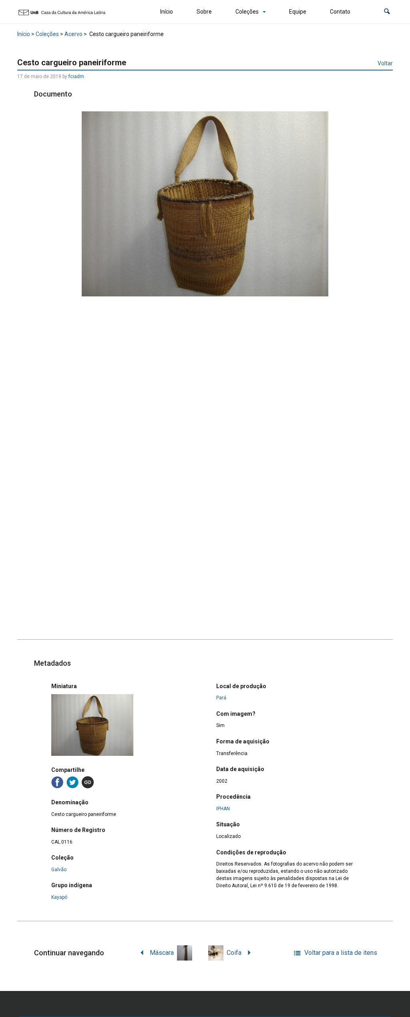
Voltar (385, 63)
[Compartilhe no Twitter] (72, 782)
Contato (340, 11)
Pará (221, 698)
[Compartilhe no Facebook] (57, 782)
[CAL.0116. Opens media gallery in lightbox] (205, 203)
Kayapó (59, 897)
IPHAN (223, 809)
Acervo (73, 34)
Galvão (58, 869)
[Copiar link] (88, 782)
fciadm (76, 76)
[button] (387, 12)
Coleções (247, 11)
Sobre (204, 11)
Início (166, 11)
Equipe (297, 11)
